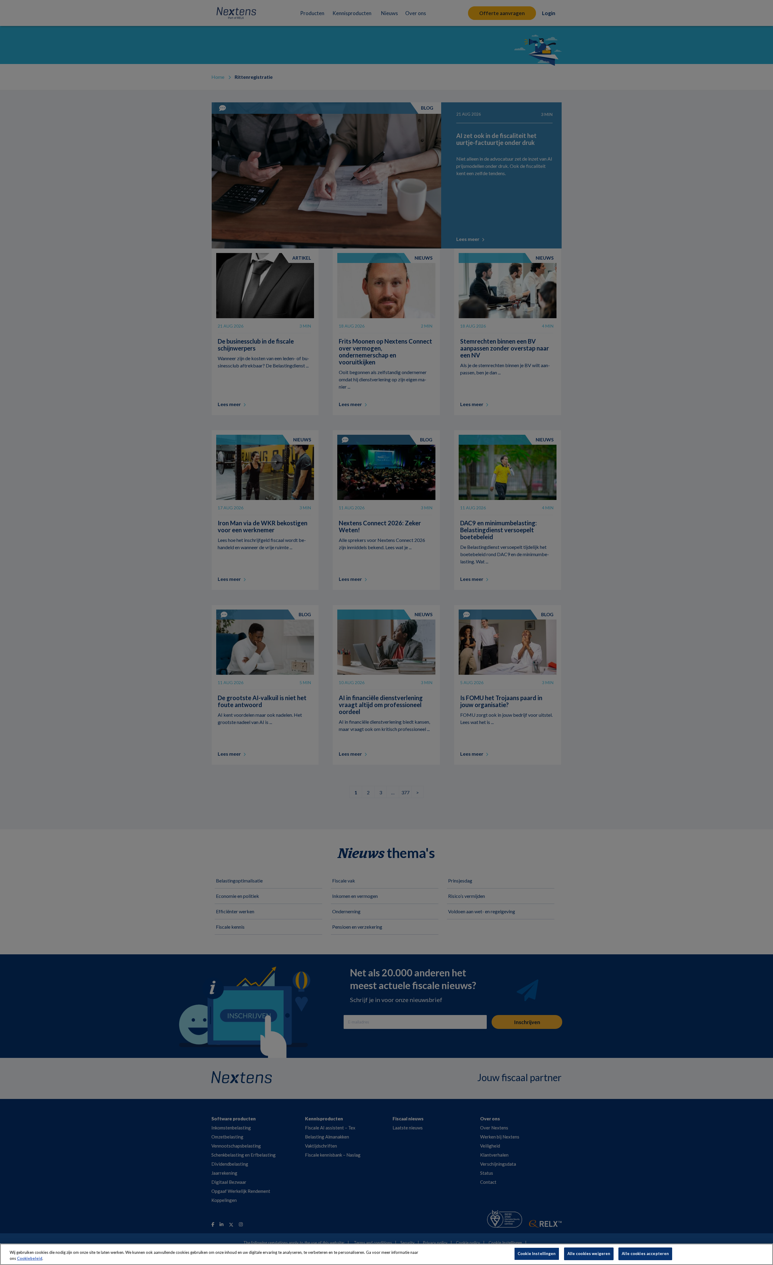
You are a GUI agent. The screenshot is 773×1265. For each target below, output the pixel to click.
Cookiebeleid (29, 1258)
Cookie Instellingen (537, 1253)
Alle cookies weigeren (589, 1253)
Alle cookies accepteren (645, 1253)
